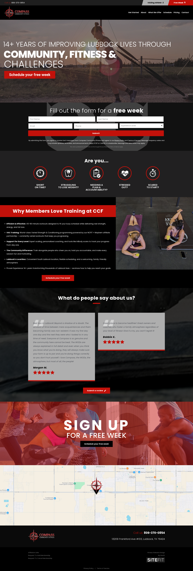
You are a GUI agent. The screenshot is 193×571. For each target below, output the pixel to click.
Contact (185, 12)
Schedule (167, 12)
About (143, 12)
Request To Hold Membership (39, 555)
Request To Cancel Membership (40, 558)
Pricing (177, 12)
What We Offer (154, 12)
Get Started (133, 12)
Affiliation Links (33, 552)
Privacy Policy (88, 568)
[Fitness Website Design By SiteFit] (155, 560)
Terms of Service (103, 568)
